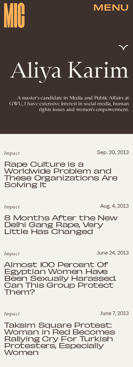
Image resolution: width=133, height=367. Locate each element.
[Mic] (14, 15)
